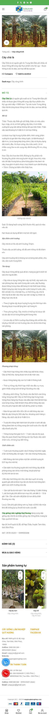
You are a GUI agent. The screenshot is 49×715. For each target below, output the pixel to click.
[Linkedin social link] (27, 2)
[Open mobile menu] (3, 9)
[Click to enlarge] (6, 42)
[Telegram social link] (31, 2)
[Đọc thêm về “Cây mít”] (43, 577)
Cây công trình (18, 52)
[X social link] (21, 2)
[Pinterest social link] (24, 2)
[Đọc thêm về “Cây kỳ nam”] (20, 577)
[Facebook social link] (17, 2)
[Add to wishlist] (20, 573)
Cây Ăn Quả (36, 616)
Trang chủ (6, 52)
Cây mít (36, 611)
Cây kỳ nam (13, 611)
